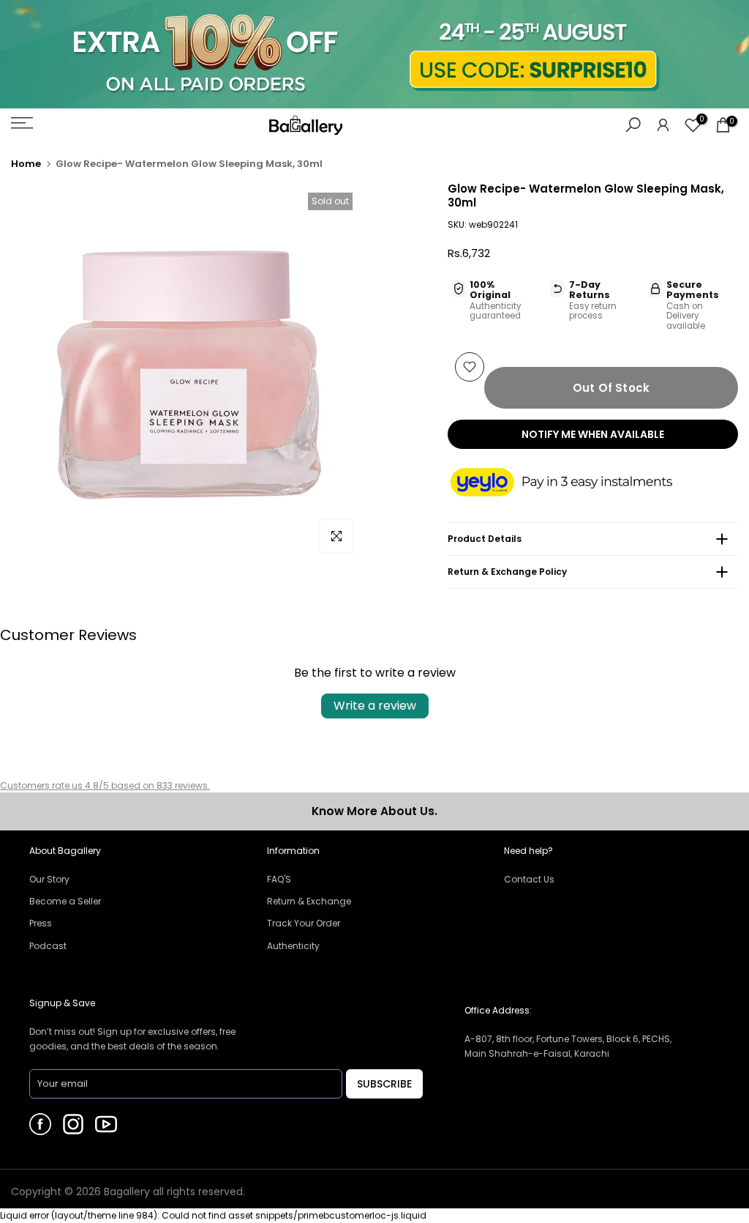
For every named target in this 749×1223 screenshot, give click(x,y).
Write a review (375, 705)
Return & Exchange (309, 901)
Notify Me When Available (593, 434)
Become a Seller (65, 901)
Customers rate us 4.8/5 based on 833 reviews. (105, 785)
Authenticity (293, 946)
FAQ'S (279, 879)
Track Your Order (303, 923)
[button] (576, 483)
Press (40, 923)
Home (26, 163)
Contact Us (529, 879)
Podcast (48, 946)
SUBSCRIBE (384, 1084)
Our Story (49, 879)
